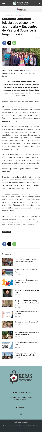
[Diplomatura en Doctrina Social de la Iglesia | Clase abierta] (7, 335)
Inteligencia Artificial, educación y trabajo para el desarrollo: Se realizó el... (27, 303)
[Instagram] (21, 414)
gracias (23, 232)
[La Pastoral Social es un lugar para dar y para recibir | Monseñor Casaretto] (7, 283)
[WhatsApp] (14, 43)
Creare (22, 428)
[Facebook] (4, 43)
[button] (3, 3)
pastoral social (32, 232)
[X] (9, 43)
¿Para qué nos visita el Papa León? (26, 322)
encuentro (15, 232)
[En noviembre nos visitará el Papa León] (7, 345)
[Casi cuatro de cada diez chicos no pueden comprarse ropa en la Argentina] (7, 262)
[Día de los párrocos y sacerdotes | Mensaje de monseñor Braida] (7, 355)
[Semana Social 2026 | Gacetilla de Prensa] (7, 272)
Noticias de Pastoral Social (15, 15)
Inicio (3, 15)
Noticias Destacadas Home (23, 19)
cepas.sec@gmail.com (21, 399)
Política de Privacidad (21, 422)
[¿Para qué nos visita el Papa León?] (7, 324)
